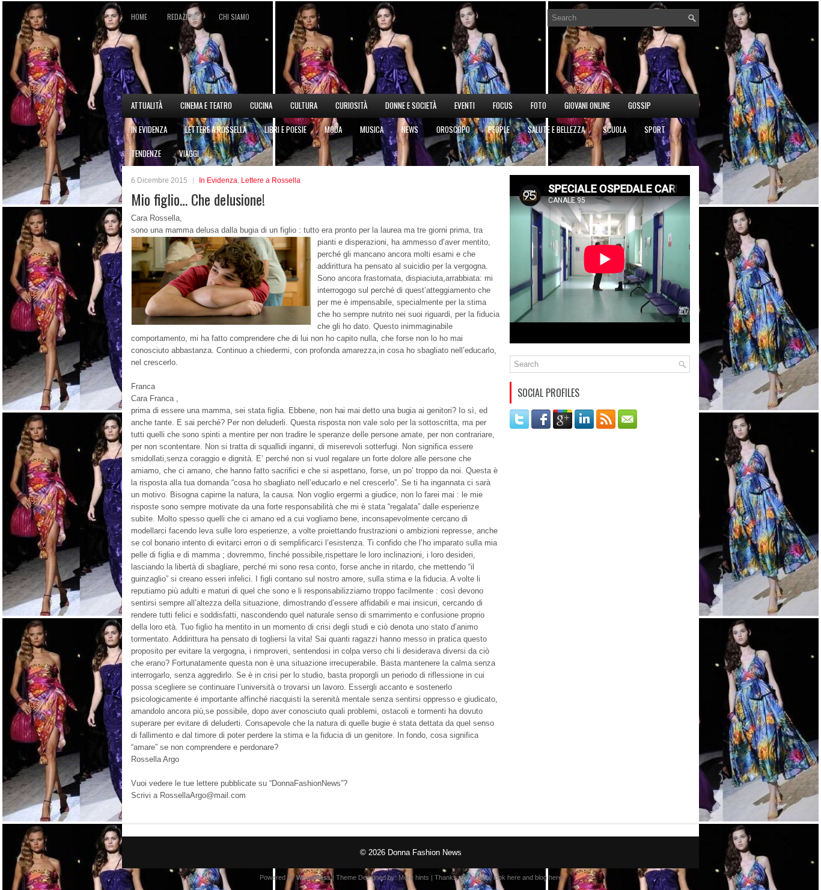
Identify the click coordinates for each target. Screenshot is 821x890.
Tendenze (146, 153)
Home (139, 16)
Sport (654, 129)
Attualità (146, 105)
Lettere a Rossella (215, 129)
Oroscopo (453, 129)
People (499, 129)
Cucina (261, 105)
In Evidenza (149, 129)
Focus (503, 105)
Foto (538, 105)
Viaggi (189, 153)
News (409, 129)
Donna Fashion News (425, 852)
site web (478, 877)
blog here (548, 877)
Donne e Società (410, 105)
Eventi (464, 105)
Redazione (183, 16)
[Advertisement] (558, 64)
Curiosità (351, 105)
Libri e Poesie (285, 129)
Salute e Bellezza (556, 129)
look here (506, 877)
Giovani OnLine (587, 105)
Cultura (303, 105)
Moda (333, 129)
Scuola (614, 129)
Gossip (639, 105)
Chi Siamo (234, 16)
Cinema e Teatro (206, 105)
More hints (413, 877)
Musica (371, 129)
